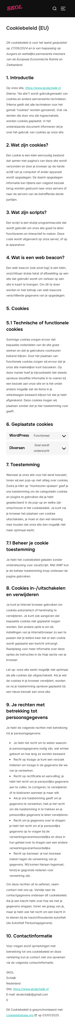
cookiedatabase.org (20, 1015)
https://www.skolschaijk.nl (43, 88)
